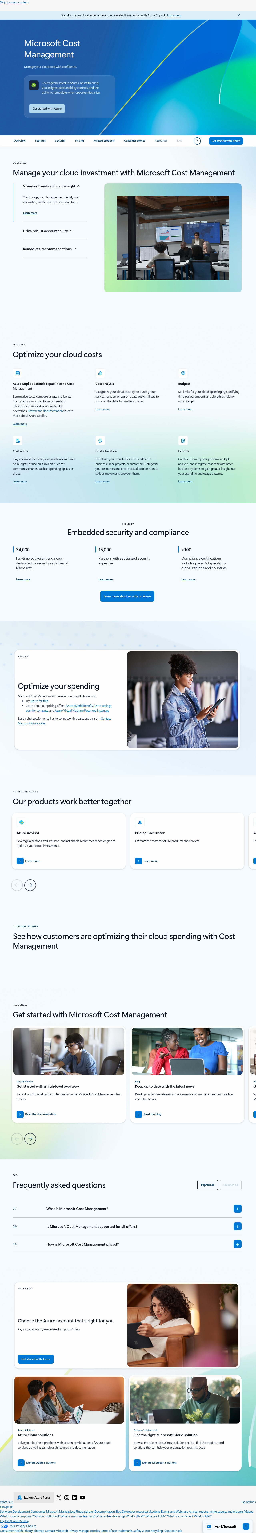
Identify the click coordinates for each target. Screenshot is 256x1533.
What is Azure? (9, 1502)
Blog (118, 1511)
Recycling (156, 1530)
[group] (68, 841)
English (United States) (14, 1521)
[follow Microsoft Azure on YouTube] (82, 1497)
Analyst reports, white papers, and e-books (216, 1511)
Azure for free (39, 701)
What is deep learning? (110, 1516)
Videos (248, 1511)
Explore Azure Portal (37, 1497)
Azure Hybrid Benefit (79, 705)
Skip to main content (14, 2)
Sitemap (39, 1530)
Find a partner (85, 1511)
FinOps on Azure (11, 1506)
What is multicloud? (47, 1516)
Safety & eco (141, 1530)
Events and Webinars (174, 1511)
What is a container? (180, 1516)
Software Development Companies (22, 1511)
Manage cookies (89, 1530)
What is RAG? (203, 1516)
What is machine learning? (78, 1516)
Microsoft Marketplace (60, 1511)
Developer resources (135, 1511)
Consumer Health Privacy (16, 1530)
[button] (228, 1526)
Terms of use (108, 1530)
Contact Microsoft (56, 1530)
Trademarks (125, 1530)
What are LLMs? (156, 1516)
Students (154, 1511)
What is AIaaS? (135, 1516)
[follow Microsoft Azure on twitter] (58, 1497)
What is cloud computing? (17, 1516)
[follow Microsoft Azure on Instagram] (66, 1497)
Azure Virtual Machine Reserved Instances (82, 710)
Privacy (74, 1530)
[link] (20, 142)
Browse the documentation (45, 411)
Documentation (104, 1511)
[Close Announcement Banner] (237, 15)
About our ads (173, 1530)
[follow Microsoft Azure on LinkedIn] (74, 1497)
